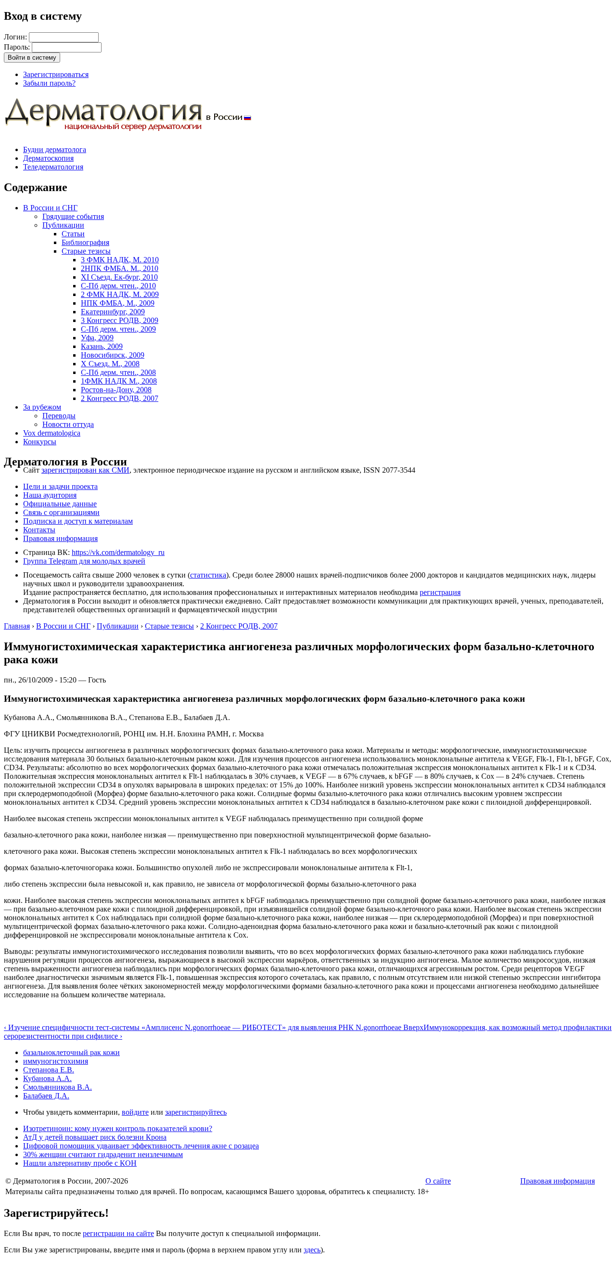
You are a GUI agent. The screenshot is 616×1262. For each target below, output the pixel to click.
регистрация (440, 592)
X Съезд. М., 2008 (110, 364)
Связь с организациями (61, 512)
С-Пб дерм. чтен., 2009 (118, 329)
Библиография (85, 242)
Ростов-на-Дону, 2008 (116, 390)
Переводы (59, 416)
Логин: (16, 37)
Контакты (39, 530)
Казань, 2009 (102, 346)
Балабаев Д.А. (46, 1096)
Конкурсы (39, 442)
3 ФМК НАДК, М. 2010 (120, 260)
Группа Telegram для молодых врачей (84, 561)
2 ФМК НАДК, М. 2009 (120, 294)
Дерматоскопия (48, 158)
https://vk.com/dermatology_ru (118, 552)
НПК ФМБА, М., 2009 (117, 303)
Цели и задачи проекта (60, 486)
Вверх (413, 1027)
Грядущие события (73, 216)
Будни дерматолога (54, 149)
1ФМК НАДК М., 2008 (119, 381)
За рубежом (42, 407)
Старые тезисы (86, 251)
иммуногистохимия (55, 1061)
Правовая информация (60, 538)
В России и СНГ (50, 208)
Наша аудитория (50, 495)
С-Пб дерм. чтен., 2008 (118, 372)
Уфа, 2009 (97, 338)
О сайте (438, 1181)
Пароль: (18, 47)
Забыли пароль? (49, 83)
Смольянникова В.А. (57, 1087)
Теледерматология (53, 167)
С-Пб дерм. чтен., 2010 (118, 286)
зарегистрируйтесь (196, 1112)
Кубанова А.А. (47, 1078)
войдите (135, 1112)
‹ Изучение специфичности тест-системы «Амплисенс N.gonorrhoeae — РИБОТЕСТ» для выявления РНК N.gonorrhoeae (203, 1027)
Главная (17, 626)
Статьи (73, 234)
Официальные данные (60, 504)
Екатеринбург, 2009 (113, 312)
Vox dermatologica (51, 433)
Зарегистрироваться (56, 74)
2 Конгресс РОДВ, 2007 (119, 398)
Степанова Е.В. (48, 1070)
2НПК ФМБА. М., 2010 (119, 268)
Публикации (63, 225)
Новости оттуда (68, 424)
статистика (208, 575)
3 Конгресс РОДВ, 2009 (119, 320)
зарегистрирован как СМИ (85, 470)
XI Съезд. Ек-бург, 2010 (119, 277)
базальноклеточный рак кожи (71, 1052)
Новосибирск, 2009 (112, 355)
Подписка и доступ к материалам (78, 521)
